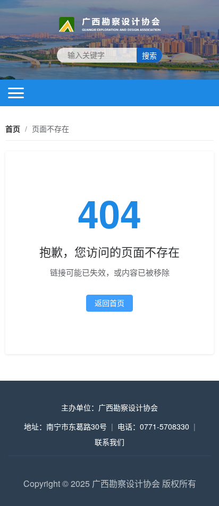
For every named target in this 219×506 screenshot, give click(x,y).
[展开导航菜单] (16, 93)
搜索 (149, 56)
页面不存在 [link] (50, 128)
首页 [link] (12, 128)
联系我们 (109, 441)
